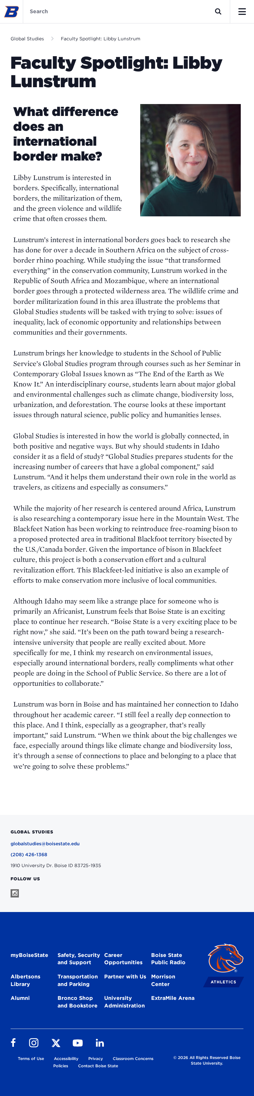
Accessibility (66, 1058)
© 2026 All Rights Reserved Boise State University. (206, 1060)
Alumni (20, 998)
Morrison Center (163, 980)
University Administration (124, 1002)
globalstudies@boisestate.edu (45, 843)
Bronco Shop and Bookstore (78, 1002)
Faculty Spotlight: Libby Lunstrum (100, 38)
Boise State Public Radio (168, 959)
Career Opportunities (123, 959)
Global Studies (27, 38)
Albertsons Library (25, 980)
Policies (60, 1065)
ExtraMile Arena (172, 998)
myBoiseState (29, 955)
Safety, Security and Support (79, 959)
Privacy (95, 1058)
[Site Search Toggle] (218, 11)
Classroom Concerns (133, 1058)
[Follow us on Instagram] (15, 893)
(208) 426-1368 (29, 854)
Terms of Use (31, 1058)
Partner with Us (125, 976)
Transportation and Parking (78, 980)
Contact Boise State (98, 1065)
